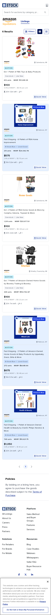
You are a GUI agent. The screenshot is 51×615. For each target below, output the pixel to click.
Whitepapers (33, 557)
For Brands (7, 549)
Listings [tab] (25, 21)
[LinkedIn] (32, 574)
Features (31, 525)
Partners (6, 531)
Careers (6, 522)
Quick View (41, 97)
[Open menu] (47, 5)
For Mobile (7, 553)
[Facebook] (19, 574)
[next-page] (31, 466)
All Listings (7, 514)
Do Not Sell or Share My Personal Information (25, 610)
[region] (25, 596)
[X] (25, 574)
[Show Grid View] (39, 31)
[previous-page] (19, 466)
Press (4, 527)
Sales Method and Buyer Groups (33, 517)
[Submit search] (45, 12)
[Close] (48, 582)
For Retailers (8, 544)
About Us (6, 518)
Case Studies (33, 549)
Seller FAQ (31, 562)
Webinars (31, 553)
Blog (29, 544)
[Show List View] (46, 31)
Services (31, 529)
